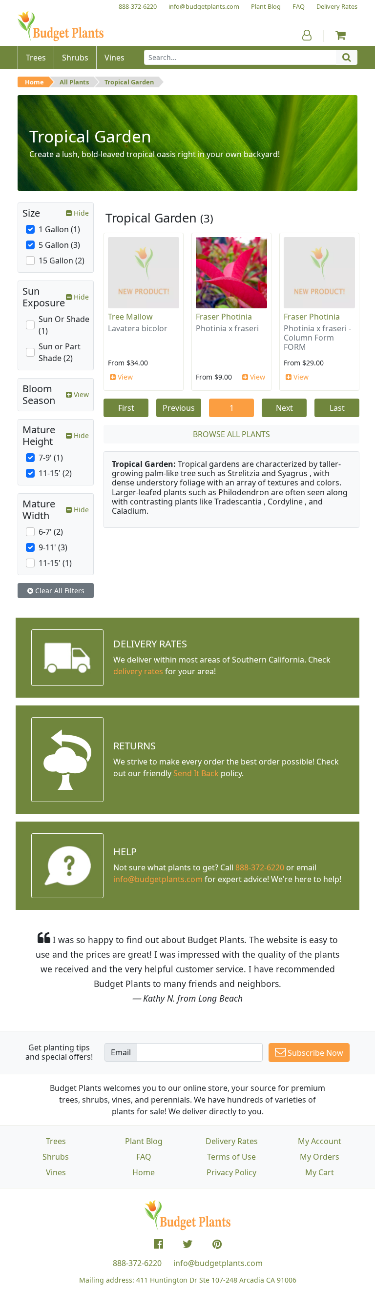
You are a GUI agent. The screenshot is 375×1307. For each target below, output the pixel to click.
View (124, 377)
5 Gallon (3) (59, 245)
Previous (179, 407)
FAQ (143, 1156)
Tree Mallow (130, 316)
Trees (56, 1141)
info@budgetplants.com (218, 1263)
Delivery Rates (232, 1141)
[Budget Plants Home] (60, 26)
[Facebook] (158, 1244)
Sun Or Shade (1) (64, 325)
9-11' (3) (53, 547)
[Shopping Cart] (340, 35)
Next (284, 407)
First (126, 407)
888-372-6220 (259, 867)
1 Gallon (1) (59, 229)
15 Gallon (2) (61, 260)
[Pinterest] (217, 1244)
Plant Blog (144, 1141)
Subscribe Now (314, 1052)
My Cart (319, 1172)
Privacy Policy (231, 1172)
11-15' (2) (55, 473)
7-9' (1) (51, 457)
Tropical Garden (129, 82)
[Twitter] (188, 1244)
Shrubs (55, 1156)
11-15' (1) (55, 563)
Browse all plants (231, 434)
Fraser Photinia (224, 316)
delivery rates (138, 671)
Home (34, 82)
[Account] (306, 35)
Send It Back (196, 773)
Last (337, 407)
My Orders (319, 1156)
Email (121, 1052)
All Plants (74, 82)
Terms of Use (231, 1156)
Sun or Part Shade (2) (60, 352)
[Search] (346, 57)
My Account (319, 1141)
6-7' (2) (51, 531)
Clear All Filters (58, 590)
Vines (56, 1172)
